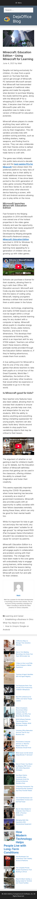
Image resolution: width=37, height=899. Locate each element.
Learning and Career (14, 616)
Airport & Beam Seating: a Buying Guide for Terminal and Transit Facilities (24, 881)
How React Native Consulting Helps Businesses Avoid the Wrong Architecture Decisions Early (22, 779)
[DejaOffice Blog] (7, 19)
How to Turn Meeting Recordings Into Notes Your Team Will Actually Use (24, 654)
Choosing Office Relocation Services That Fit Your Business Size (24, 732)
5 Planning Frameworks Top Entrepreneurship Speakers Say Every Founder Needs (24, 788)
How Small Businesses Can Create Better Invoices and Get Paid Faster (24, 799)
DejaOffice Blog (22, 18)
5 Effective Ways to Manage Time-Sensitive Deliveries (23, 643)
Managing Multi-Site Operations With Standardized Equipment (23, 822)
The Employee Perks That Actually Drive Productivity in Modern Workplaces (24, 687)
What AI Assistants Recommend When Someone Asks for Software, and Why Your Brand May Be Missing (23, 712)
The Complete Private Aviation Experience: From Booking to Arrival (24, 869)
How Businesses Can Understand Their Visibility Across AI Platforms (24, 858)
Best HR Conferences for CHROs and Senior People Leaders (24, 699)
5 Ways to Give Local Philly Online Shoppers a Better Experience (24, 665)
